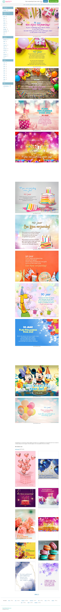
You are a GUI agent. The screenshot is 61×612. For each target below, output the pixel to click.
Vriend (4, 27)
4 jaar (4, 68)
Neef (39, 600)
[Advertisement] (36, 172)
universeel (4, 10)
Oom (4, 25)
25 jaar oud (5, 48)
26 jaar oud (5, 39)
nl (8, 609)
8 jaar (4, 75)
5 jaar (4, 70)
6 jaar (4, 71)
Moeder (4, 23)
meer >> (4, 34)
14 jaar (4, 46)
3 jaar (4, 66)
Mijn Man (4, 29)
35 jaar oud (5, 50)
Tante (4, 32)
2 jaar (4, 52)
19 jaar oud (5, 54)
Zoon (4, 18)
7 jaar (4, 43)
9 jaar (4, 77)
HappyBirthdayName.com (7, 608)
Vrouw (4, 21)
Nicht (4, 16)
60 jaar (4, 41)
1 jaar (4, 62)
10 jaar (4, 79)
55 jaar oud (5, 45)
